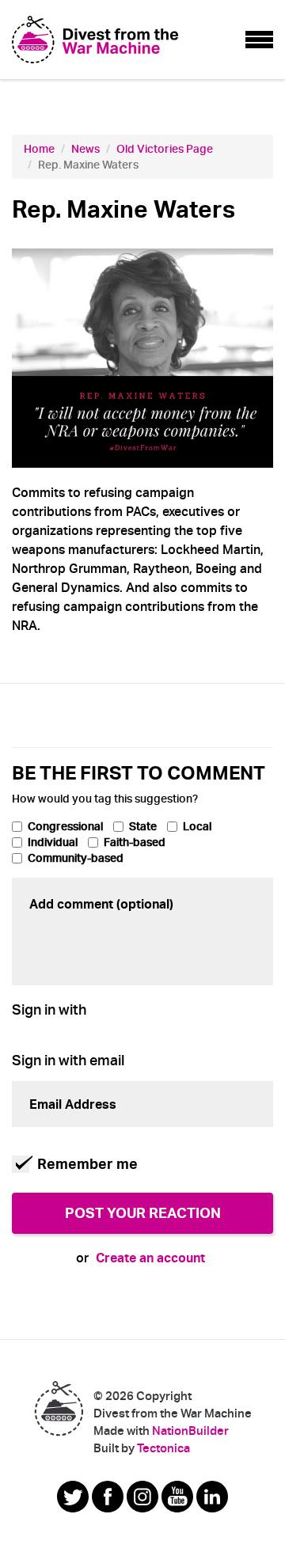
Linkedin (212, 1496)
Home (39, 148)
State (143, 826)
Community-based (76, 858)
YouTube (177, 1496)
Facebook (108, 1496)
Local (197, 826)
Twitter (73, 1496)
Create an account (150, 1258)
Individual (53, 842)
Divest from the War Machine (58, 1407)
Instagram (142, 1496)
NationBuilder (190, 1431)
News (85, 148)
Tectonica (163, 1448)
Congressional (65, 826)
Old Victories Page (164, 148)
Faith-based (134, 842)
